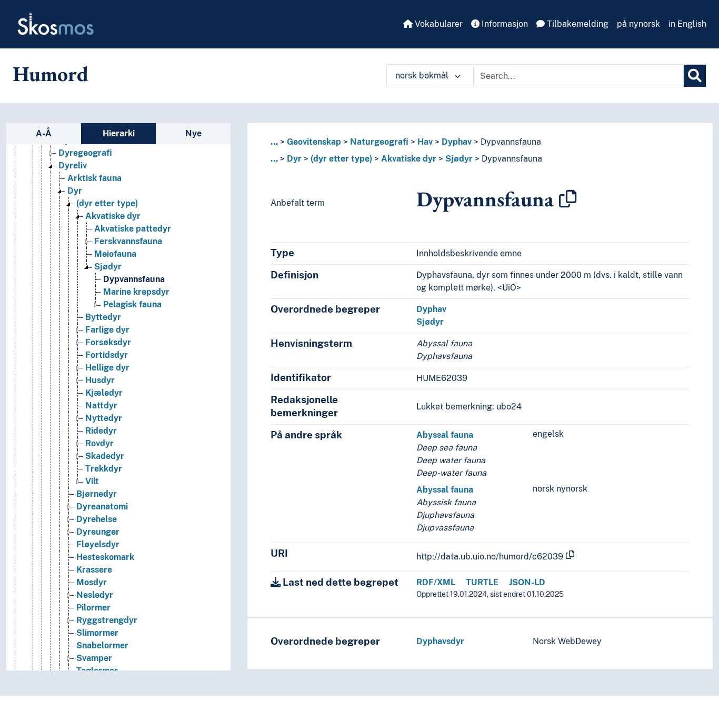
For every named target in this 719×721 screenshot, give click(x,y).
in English (687, 24)
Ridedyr (101, 431)
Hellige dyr (107, 368)
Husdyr (100, 380)
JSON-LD (527, 582)
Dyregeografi (85, 153)
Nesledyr (94, 595)
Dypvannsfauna (134, 279)
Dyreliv (72, 166)
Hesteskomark (105, 557)
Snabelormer (102, 645)
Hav (425, 142)
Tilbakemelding (576, 24)
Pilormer (93, 608)
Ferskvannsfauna (128, 241)
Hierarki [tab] (119, 133)
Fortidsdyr (106, 355)
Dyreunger (97, 532)
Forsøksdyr (108, 342)
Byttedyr (103, 317)
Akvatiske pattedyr (132, 229)
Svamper (94, 658)
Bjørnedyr (96, 494)
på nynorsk (638, 24)
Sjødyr (108, 267)
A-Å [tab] (44, 133)
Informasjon (504, 24)
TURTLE (482, 582)
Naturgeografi (379, 142)
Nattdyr (101, 405)
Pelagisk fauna (132, 304)
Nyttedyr (103, 418)
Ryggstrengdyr (106, 620)
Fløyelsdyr (97, 544)
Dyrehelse (96, 519)
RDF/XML (435, 582)
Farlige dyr (107, 330)
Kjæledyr (104, 393)
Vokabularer (438, 24)
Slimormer (97, 633)
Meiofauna (115, 254)
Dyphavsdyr (440, 641)
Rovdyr (99, 443)
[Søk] (694, 75)
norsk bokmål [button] (423, 76)
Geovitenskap (314, 142)
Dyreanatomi (102, 507)
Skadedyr (104, 456)
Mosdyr (91, 582)
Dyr (74, 191)
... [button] (274, 142)
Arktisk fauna (94, 178)
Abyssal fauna (444, 435)
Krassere (94, 570)
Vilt (92, 481)
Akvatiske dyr (113, 216)
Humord (50, 73)
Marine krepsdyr (136, 292)
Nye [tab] (193, 133)
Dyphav (457, 142)
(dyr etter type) (107, 203)
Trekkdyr (103, 469)
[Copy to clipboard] (568, 199)
